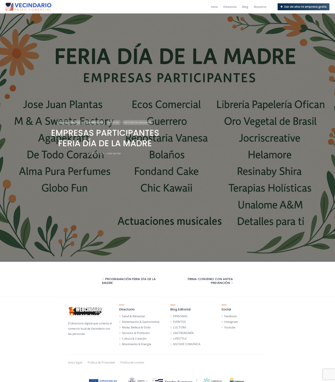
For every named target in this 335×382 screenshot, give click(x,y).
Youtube (229, 327)
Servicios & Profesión (136, 333)
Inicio (214, 7)
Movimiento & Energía (136, 344)
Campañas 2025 (94, 122)
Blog (245, 7)
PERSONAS (180, 316)
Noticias (114, 122)
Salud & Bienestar (133, 316)
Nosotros (260, 7)
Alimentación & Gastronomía (140, 322)
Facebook (230, 316)
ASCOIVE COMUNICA (69, 122)
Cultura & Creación (134, 338)
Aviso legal (75, 362)
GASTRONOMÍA (183, 333)
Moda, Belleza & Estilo (136, 327)
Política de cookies (132, 362)
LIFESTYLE (180, 338)
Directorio (230, 7)
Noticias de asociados (137, 122)
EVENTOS (179, 322)
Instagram (231, 322)
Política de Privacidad (101, 362)
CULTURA (179, 327)
